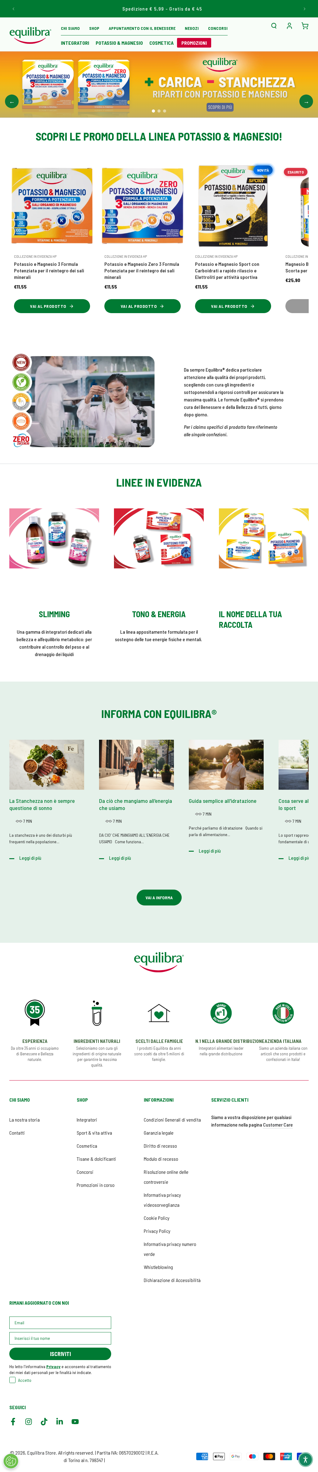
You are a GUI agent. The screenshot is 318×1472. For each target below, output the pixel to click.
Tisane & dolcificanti (96, 1159)
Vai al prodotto (48, 306)
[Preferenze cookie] (11, 1461)
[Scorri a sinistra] (13, 8)
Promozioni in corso (96, 1185)
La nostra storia (24, 1120)
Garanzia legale (159, 1133)
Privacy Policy (157, 1231)
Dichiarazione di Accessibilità (172, 1280)
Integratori (87, 1120)
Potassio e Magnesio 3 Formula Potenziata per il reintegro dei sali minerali (49, 270)
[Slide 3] (164, 111)
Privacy (53, 1366)
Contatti (17, 1133)
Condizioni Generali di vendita (172, 1120)
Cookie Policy (157, 1218)
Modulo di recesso (161, 1159)
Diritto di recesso (160, 1146)
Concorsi (85, 1172)
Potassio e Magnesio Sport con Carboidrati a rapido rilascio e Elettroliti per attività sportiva (227, 270)
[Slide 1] (153, 111)
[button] (274, 26)
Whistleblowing (158, 1267)
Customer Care (278, 1124)
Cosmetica (87, 1146)
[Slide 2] (159, 111)
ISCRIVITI (60, 1353)
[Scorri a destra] (304, 8)
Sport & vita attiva (94, 1133)
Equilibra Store (41, 1453)
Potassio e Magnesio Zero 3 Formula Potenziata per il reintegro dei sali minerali (141, 270)
